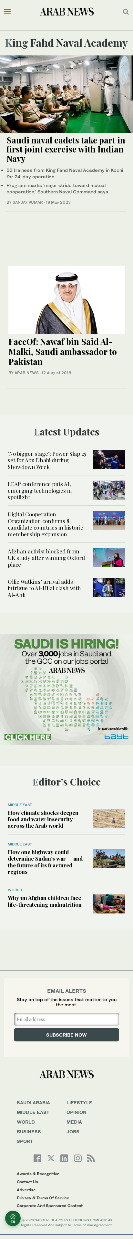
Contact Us (27, 1181)
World (15, 890)
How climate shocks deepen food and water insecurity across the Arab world (43, 819)
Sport (25, 1141)
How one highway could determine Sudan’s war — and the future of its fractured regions (45, 861)
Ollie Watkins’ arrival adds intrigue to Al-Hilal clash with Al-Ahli (44, 588)
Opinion (76, 1112)
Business (29, 1131)
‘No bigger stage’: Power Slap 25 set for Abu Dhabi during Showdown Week (47, 460)
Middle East (20, 805)
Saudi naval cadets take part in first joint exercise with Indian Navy (65, 149)
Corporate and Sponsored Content (50, 1205)
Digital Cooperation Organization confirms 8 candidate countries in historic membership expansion (45, 524)
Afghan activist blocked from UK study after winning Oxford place (46, 558)
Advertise (26, 1189)
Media (74, 1122)
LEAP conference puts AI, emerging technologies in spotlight (40, 490)
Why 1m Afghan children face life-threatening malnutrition (45, 901)
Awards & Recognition (38, 1173)
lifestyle (79, 1102)
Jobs (72, 1131)
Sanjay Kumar (28, 202)
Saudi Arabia (33, 1102)
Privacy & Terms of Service (43, 1197)
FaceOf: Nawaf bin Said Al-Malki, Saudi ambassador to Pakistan (62, 351)
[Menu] (7, 11)
